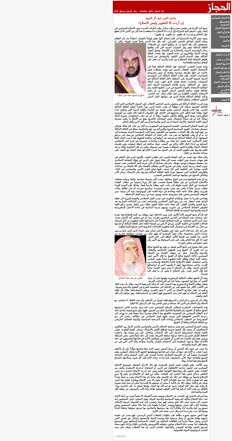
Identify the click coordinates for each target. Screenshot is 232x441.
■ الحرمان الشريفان (224, 77)
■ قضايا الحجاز (222, 28)
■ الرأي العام (223, 32)
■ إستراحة (224, 36)
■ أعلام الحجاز (222, 72)
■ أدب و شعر (223, 59)
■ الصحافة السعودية (224, 23)
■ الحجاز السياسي (220, 18)
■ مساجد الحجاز (221, 82)
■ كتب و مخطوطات (224, 91)
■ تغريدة (225, 45)
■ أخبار (226, 41)
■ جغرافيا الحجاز (221, 68)
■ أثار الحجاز (223, 86)
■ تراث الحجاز (222, 54)
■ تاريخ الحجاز (222, 64)
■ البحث (225, 100)
